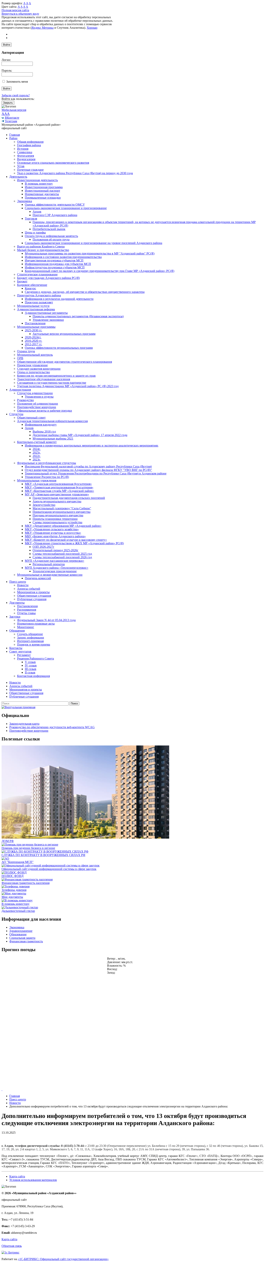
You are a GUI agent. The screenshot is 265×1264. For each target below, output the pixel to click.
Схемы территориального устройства (57, 522)
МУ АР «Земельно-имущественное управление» (57, 494)
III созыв (30, 669)
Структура (16, 414)
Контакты (15, 648)
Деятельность (18, 176)
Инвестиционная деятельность (37, 180)
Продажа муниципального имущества (58, 515)
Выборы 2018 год (44, 431)
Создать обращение (30, 634)
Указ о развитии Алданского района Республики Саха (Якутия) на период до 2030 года (75, 173)
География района (29, 145)
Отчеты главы (26, 613)
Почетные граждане (30, 169)
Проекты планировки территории (55, 518)
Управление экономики (48, 319)
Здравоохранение (20, 930)
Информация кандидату (41, 424)
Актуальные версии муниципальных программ (64, 333)
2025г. (37, 452)
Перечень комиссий (38, 578)
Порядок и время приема (33, 644)
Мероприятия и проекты (33, 592)
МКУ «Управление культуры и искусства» (53, 532)
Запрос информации (30, 637)
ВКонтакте (12, 117)
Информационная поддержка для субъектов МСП (58, 264)
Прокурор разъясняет (39, 302)
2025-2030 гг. (33, 330)
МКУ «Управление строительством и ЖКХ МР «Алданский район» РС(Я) (74, 543)
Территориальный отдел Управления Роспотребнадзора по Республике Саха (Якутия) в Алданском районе (95, 473)
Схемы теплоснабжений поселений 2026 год (62, 557)
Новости (23, 585)
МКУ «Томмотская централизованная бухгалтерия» (59, 487)
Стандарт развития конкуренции (39, 368)
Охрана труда (26, 351)
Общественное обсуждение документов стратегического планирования (64, 361)
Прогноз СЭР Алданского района (55, 215)
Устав (20, 166)
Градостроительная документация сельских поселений (69, 498)
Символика (24, 152)
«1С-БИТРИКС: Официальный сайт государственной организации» (63, 1259)
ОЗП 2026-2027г (43, 546)
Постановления (35, 323)
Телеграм (11, 121)
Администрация (20, 389)
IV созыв (31, 665)
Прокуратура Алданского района (39, 295)
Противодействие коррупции (36, 407)
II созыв (30, 672)
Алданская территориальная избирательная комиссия (52, 421)
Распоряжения (26, 609)
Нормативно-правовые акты (36, 623)
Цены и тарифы (35, 232)
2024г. (37, 449)
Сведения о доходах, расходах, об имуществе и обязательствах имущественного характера (85, 291)
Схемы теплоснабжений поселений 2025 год (62, 553)
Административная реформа (36, 309)
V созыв (30, 662)
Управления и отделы (39, 396)
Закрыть (8, 102)
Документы (17, 602)
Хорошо (92, 27)
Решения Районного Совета (35, 658)
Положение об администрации (37, 403)
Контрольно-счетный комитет (37, 442)
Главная (14, 134)
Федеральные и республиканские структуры (46, 463)
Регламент (24, 655)
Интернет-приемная (30, 641)
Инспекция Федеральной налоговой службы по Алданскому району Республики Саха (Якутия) (88, 466)
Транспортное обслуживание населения (43, 379)
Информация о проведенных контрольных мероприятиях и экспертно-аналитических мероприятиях (91, 445)
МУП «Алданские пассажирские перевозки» (54, 560)
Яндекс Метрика (42, 27)
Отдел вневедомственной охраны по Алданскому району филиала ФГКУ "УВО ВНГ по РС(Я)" (88, 470)
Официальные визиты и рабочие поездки (44, 410)
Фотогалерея (25, 155)
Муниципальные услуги (33, 305)
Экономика (24, 201)
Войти (6, 44)
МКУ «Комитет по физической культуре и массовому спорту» (66, 539)
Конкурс (30, 288)
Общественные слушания (34, 595)
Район (13, 138)
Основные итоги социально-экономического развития (53, 162)
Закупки (14, 616)
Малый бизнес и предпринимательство (43, 250)
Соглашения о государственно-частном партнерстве (51, 382)
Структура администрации (35, 393)
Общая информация (30, 141)
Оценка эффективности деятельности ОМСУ (55, 204)
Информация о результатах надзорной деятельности (59, 298)
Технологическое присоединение (55, 571)
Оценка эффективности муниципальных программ (59, 347)
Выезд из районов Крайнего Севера (41, 246)
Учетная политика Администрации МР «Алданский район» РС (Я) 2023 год (68, 386)
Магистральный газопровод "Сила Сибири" (62, 508)
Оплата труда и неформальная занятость (51, 236)
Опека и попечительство (33, 372)
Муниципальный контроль (35, 354)
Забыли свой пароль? (16, 95)
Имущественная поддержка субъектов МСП (54, 260)
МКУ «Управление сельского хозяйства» (52, 529)
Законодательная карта (24, 723)
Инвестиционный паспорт (42, 190)
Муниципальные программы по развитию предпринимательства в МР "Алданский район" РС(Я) (89, 253)
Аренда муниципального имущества (57, 501)
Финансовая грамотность (26, 941)
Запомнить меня (17, 81)
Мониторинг (25, 627)
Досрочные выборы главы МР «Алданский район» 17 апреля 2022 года (80, 435)
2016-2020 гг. (33, 340)
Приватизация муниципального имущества (61, 511)
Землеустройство (44, 504)
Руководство (25, 400)
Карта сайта (17, 1176)
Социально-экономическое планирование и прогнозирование (66, 208)
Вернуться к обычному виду (20, 13)
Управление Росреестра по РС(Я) (47, 477)
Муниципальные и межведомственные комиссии (49, 574)
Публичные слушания (31, 599)
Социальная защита (22, 937)
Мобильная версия (14, 110)
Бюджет (22, 281)
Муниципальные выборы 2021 (53, 438)
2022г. (37, 456)
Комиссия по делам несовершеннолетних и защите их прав (56, 375)
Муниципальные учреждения (36, 480)
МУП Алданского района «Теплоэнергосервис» (56, 567)
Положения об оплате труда (51, 239)
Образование (18, 934)
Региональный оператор (49, 564)
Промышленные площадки (43, 197)
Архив (37, 211)
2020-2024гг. (33, 337)
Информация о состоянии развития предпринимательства (63, 257)
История (22, 148)
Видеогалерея (26, 159)
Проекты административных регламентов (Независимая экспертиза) (78, 316)
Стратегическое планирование (37, 274)
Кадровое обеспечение (32, 285)
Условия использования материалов (33, 1180)
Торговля (31, 218)
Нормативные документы (42, 194)
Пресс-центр (17, 581)
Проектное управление (32, 365)
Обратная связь (12, 1246)
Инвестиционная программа (44, 187)
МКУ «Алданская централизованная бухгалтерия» (58, 484)
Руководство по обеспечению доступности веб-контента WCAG (52, 727)
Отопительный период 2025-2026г (55, 550)
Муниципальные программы (36, 326)
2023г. (37, 459)
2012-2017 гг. (33, 344)
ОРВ (20, 358)
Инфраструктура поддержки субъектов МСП (55, 267)
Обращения (17, 630)
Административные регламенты (46, 312)
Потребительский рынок (49, 229)
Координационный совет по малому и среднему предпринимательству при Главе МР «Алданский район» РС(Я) (99, 271)
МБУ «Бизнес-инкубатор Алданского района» (55, 536)
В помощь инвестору (39, 183)
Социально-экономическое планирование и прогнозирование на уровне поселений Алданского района (93, 243)
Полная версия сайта (15, 10)
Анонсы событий (28, 588)
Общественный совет (31, 417)
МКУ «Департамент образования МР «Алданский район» (63, 525)
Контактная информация (33, 676)
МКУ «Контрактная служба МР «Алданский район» (59, 491)
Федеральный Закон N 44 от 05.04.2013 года (46, 620)
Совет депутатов (20, 651)
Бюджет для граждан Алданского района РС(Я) (48, 278)
